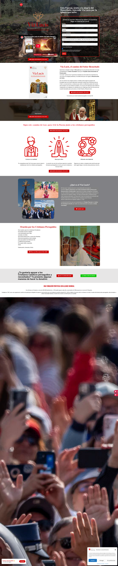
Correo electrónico (66, 32)
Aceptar (93, 560)
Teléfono (64, 37)
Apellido (64, 28)
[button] (115, 549)
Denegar (102, 560)
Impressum (106, 563)
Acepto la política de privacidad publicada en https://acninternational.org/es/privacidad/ (71, 51)
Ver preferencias (111, 560)
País (63, 42)
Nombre (64, 23)
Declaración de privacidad (100, 563)
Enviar (64, 53)
